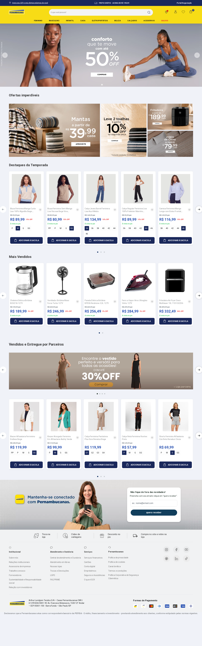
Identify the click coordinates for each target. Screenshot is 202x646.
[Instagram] (166, 549)
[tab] (94, 84)
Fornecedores (15, 575)
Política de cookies (116, 562)
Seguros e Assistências (94, 575)
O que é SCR (89, 580)
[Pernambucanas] (16, 12)
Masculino (54, 21)
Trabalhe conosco (17, 571)
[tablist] (101, 250)
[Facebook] (176, 549)
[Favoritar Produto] (40, 209)
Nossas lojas (56, 566)
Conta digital (89, 566)
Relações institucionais (19, 562)
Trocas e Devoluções (59, 571)
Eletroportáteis (100, 21)
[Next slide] (197, 55)
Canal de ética (114, 566)
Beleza (117, 21)
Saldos (164, 21)
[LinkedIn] (176, 558)
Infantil (70, 21)
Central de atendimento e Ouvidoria (65, 558)
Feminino (38, 21)
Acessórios (149, 21)
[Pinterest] (166, 558)
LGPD (52, 575)
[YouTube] (186, 549)
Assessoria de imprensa (20, 566)
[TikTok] (186, 558)
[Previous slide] (5, 55)
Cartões (87, 562)
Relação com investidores (20, 587)
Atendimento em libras (60, 562)
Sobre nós (13, 558)
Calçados (132, 21)
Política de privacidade (118, 558)
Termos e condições (117, 571)
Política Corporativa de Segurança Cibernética (123, 577)
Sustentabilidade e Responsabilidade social (25, 581)
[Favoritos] (183, 11)
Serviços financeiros (93, 558)
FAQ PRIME (55, 580)
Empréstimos (90, 571)
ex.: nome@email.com (142, 503)
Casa (82, 21)
